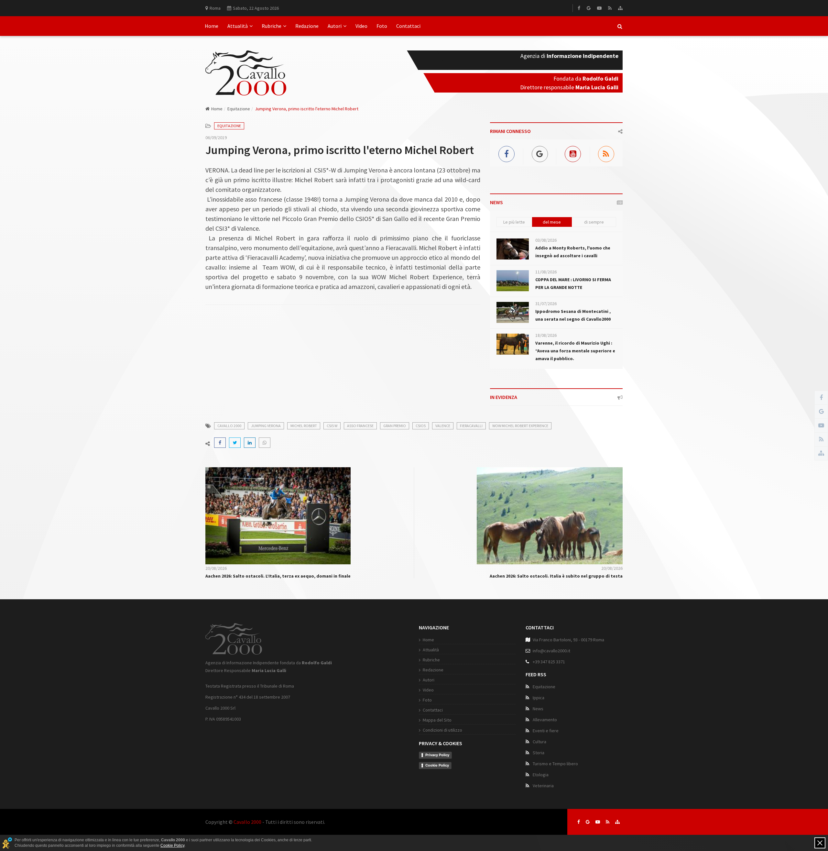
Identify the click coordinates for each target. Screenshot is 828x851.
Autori (335, 26)
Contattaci (408, 26)
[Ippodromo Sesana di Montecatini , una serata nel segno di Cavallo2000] (512, 312)
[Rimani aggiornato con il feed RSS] (607, 822)
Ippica (538, 698)
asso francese (360, 425)
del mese (552, 222)
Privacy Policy (437, 755)
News (538, 709)
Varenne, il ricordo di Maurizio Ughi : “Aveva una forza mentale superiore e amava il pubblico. (575, 350)
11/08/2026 (546, 272)
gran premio (394, 425)
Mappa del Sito (437, 720)
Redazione (307, 26)
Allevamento (545, 720)
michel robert (303, 425)
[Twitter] (235, 442)
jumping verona (266, 425)
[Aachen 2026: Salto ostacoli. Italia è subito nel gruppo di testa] (550, 515)
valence (442, 425)
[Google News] (589, 8)
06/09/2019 (216, 137)
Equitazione (238, 109)
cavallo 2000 (229, 425)
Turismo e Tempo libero (555, 764)
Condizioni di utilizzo (442, 730)
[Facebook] (579, 8)
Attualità (237, 26)
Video (361, 26)
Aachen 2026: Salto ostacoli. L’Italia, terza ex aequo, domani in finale (278, 576)
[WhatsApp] (264, 442)
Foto (381, 26)
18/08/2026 (546, 335)
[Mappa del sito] (620, 8)
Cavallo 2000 (247, 822)
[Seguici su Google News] (588, 822)
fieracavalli (471, 425)
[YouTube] (599, 8)
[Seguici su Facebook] (578, 822)
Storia (538, 753)
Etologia (541, 775)
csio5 (421, 425)
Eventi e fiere (546, 731)
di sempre (594, 222)
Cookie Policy (437, 765)
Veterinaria (543, 786)
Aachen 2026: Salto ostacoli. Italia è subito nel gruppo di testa (556, 576)
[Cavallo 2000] (245, 65)
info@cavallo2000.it (551, 651)
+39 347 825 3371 (549, 662)
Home (211, 26)
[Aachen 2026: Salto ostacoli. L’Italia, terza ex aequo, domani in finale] (278, 515)
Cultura (539, 742)
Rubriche (271, 26)
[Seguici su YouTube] (597, 822)
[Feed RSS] (610, 8)
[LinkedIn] (250, 442)
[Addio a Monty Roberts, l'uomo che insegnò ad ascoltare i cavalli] (512, 249)
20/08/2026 (216, 568)
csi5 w (332, 425)
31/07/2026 (546, 303)
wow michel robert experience (520, 425)
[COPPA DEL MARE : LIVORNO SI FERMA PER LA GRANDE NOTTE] (512, 280)
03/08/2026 (546, 240)
